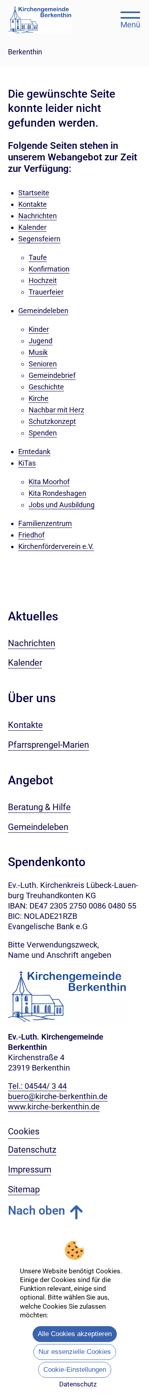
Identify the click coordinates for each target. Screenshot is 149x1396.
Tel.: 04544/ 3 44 (37, 1086)
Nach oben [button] (36, 1210)
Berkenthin (25, 52)
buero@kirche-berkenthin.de (58, 1096)
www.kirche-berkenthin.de (54, 1106)
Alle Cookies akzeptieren (75, 1334)
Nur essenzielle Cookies (75, 1352)
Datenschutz (78, 1384)
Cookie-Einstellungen (74, 1369)
